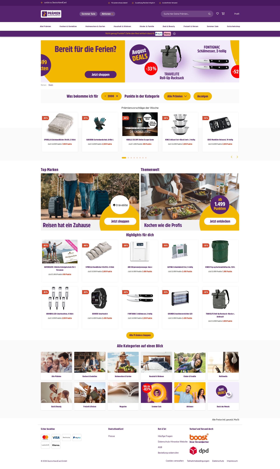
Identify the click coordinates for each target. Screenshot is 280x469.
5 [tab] (137, 157)
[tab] (131, 429)
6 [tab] (140, 157)
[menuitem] (68, 26)
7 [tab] (143, 157)
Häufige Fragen (165, 436)
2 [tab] (128, 157)
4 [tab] (134, 157)
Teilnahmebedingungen (198, 461)
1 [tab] (124, 157)
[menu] (140, 26)
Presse (111, 436)
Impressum (232, 461)
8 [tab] (146, 157)
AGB (160, 447)
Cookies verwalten (175, 461)
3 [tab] (131, 157)
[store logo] (56, 14)
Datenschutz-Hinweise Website (173, 442)
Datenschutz (218, 461)
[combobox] (187, 14)
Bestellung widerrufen (168, 453)
